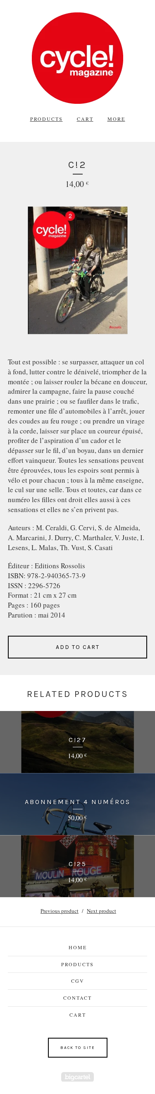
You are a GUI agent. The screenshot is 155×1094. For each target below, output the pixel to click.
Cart (85, 118)
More (116, 118)
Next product (101, 910)
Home (78, 947)
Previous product (60, 910)
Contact (77, 997)
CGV (77, 980)
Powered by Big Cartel (77, 1077)
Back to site (77, 1047)
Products (46, 118)
